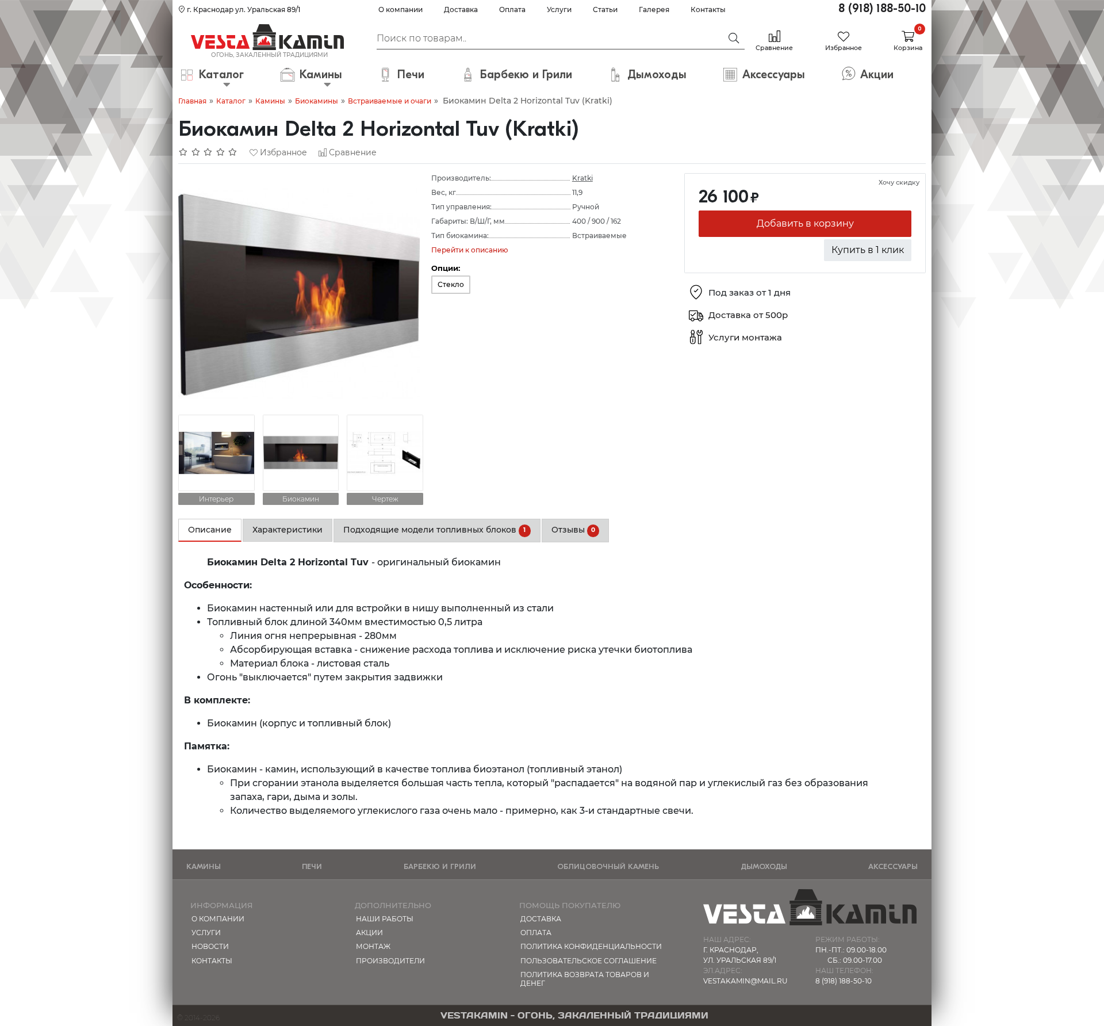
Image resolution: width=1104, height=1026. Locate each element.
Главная (192, 101)
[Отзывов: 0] (208, 152)
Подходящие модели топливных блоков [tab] (434, 530)
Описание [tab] (210, 530)
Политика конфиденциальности (591, 946)
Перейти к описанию (469, 250)
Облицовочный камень (608, 866)
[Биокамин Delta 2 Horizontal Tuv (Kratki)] (299, 293)
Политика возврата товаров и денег (584, 978)
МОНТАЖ (373, 946)
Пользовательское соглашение (588, 960)
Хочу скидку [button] (899, 182)
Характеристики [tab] (287, 530)
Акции (369, 932)
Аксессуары (893, 866)
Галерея (654, 9)
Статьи (605, 9)
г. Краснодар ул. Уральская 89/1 (242, 9)
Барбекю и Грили (440, 866)
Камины (270, 101)
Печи (312, 866)
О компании (400, 9)
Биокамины (316, 101)
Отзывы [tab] (573, 530)
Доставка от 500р (748, 315)
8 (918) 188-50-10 (882, 8)
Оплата (512, 9)
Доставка (461, 9)
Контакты (708, 9)
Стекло (451, 284)
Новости (210, 946)
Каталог (231, 101)
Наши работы (384, 918)
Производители (390, 960)
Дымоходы (764, 866)
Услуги (559, 9)
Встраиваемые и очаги (389, 101)
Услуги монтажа (745, 337)
